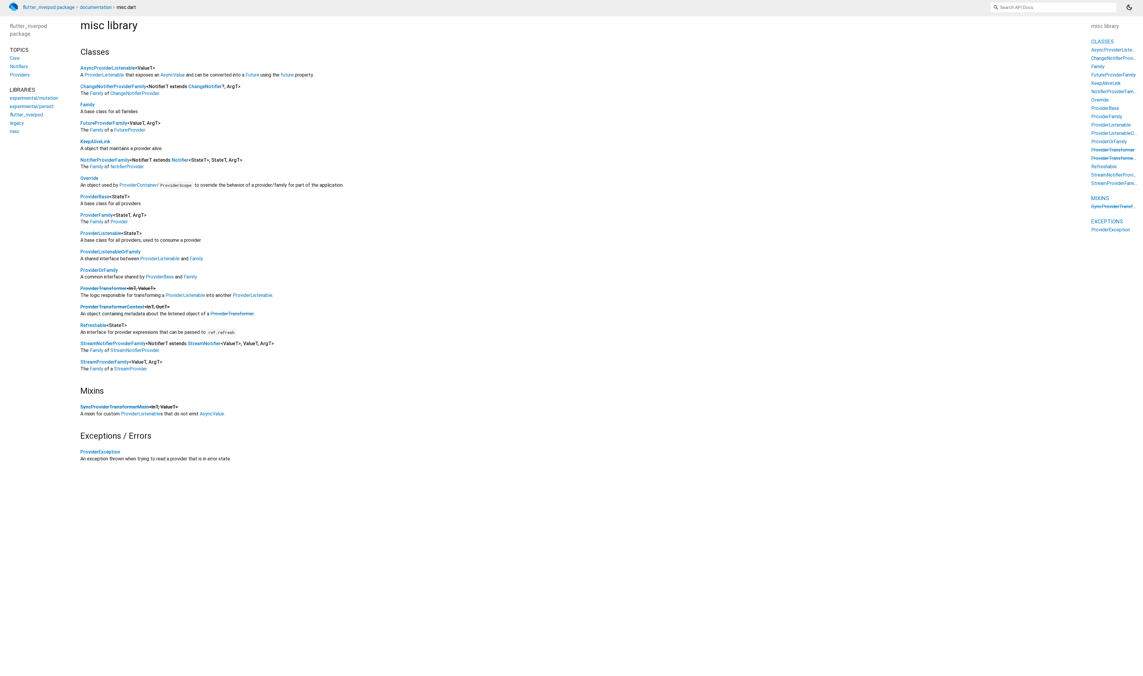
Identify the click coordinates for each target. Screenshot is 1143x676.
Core (15, 58)
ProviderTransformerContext (112, 307)
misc (15, 131)
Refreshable (93, 325)
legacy (17, 123)
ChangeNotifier (205, 86)
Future (252, 75)
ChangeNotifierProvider (134, 93)
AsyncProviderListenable (107, 68)
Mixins (1100, 198)
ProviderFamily (96, 215)
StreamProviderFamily (104, 362)
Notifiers (19, 66)
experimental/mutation (34, 98)
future (287, 75)
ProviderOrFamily (99, 270)
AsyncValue (172, 75)
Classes (1102, 41)
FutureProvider (129, 130)
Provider (119, 222)
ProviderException (100, 452)
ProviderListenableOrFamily (110, 252)
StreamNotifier (204, 343)
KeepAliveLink (95, 141)
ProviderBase (94, 197)
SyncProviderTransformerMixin (114, 407)
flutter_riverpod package (49, 7)
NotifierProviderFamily (104, 160)
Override (89, 178)
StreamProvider (130, 369)
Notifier (180, 160)
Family (96, 93)
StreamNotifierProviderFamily (113, 343)
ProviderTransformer (103, 288)
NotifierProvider (126, 166)
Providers (20, 75)
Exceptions (1107, 221)
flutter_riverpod (26, 115)
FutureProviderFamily (103, 123)
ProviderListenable (104, 75)
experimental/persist (32, 106)
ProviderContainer (138, 185)
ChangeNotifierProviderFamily (113, 86)
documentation (96, 7)
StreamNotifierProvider (134, 350)
